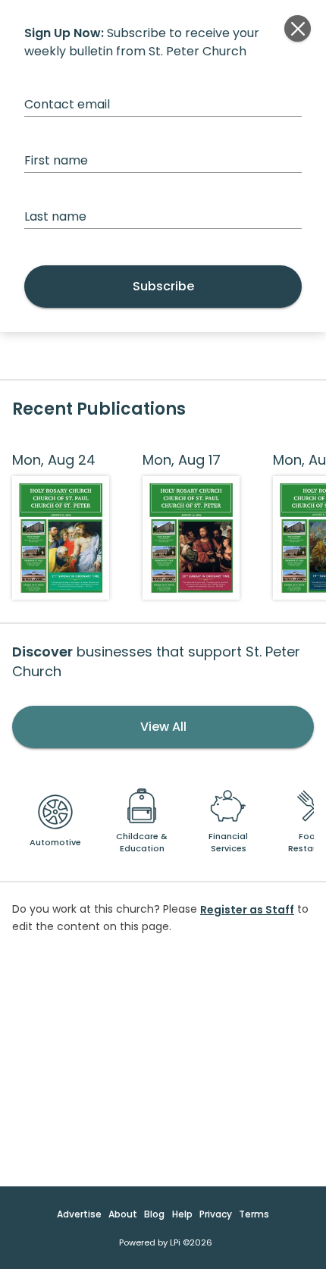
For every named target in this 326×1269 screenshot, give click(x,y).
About (122, 1214)
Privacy (215, 1214)
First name (56, 160)
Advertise (79, 1214)
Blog (154, 1214)
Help (182, 1214)
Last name (55, 216)
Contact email (67, 104)
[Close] (297, 28)
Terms (254, 1214)
